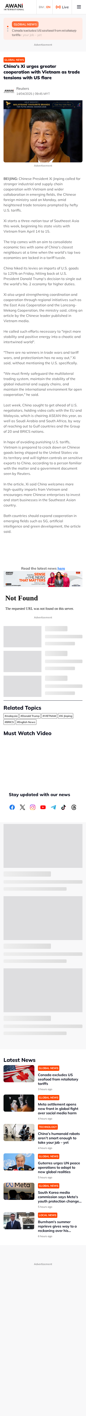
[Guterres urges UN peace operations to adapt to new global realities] (19, 1162)
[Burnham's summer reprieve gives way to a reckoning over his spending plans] (19, 1220)
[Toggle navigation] (79, 7)
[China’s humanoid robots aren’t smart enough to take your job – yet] (19, 1132)
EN (48, 7)
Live (65, 7)
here (61, 568)
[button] (7, 26)
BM (41, 7)
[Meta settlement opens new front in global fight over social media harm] (19, 1103)
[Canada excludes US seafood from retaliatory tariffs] (19, 1073)
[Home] (14, 7)
